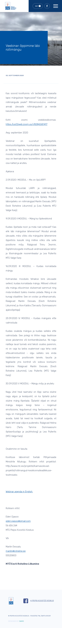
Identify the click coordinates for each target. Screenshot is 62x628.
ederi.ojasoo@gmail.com (18, 521)
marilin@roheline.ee (16, 551)
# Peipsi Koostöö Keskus (42, 601)
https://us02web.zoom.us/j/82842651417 (26, 124)
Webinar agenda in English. (19, 491)
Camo (21, 621)
